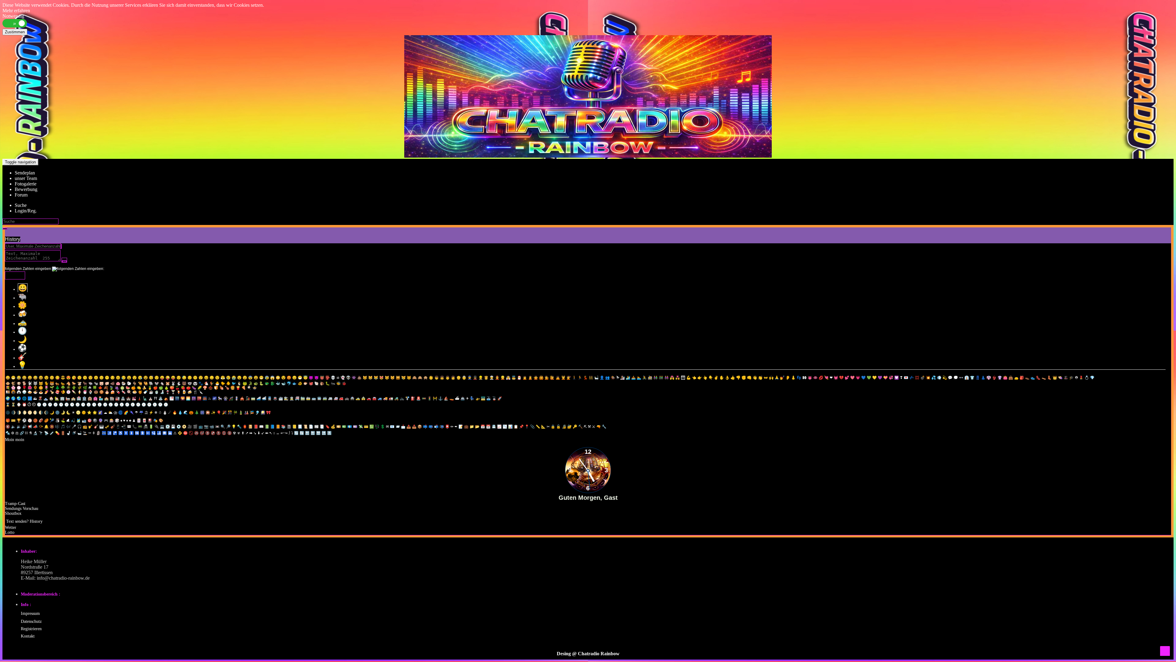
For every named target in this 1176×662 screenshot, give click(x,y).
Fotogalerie (25, 183)
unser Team (26, 178)
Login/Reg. (26, 210)
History (12, 239)
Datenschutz (31, 621)
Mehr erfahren (16, 10)
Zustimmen (15, 32)
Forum (21, 194)
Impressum (30, 613)
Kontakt (28, 636)
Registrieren (31, 628)
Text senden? (17, 521)
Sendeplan (25, 172)
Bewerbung (26, 189)
